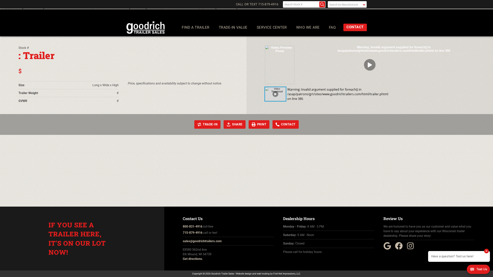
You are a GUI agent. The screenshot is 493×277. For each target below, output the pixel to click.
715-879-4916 (192, 232)
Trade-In (210, 124)
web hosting (263, 273)
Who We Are (308, 27)
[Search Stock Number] (322, 4)
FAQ (332, 27)
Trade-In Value (233, 27)
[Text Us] (478, 269)
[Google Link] (388, 248)
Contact (355, 27)
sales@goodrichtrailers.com (202, 241)
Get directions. (193, 259)
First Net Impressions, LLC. (287, 273)
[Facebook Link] (400, 248)
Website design (244, 273)
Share (237, 124)
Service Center (272, 27)
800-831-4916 (192, 226)
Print (262, 124)
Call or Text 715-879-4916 (257, 4)
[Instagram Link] (412, 248)
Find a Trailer (196, 27)
